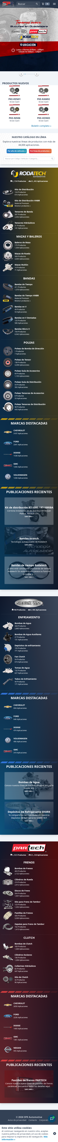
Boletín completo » (41, 125)
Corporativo (44, 1120)
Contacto (33, 1120)
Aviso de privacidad (17, 1120)
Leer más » (29, 516)
